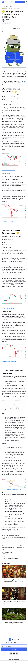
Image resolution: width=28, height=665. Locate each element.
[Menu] (26, 2)
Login (12, 1)
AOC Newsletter (5, 6)
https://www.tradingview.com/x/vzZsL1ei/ (14, 489)
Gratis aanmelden (20, 1)
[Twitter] (10, 653)
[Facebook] (14, 653)
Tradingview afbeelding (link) (8, 308)
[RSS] (17, 653)
